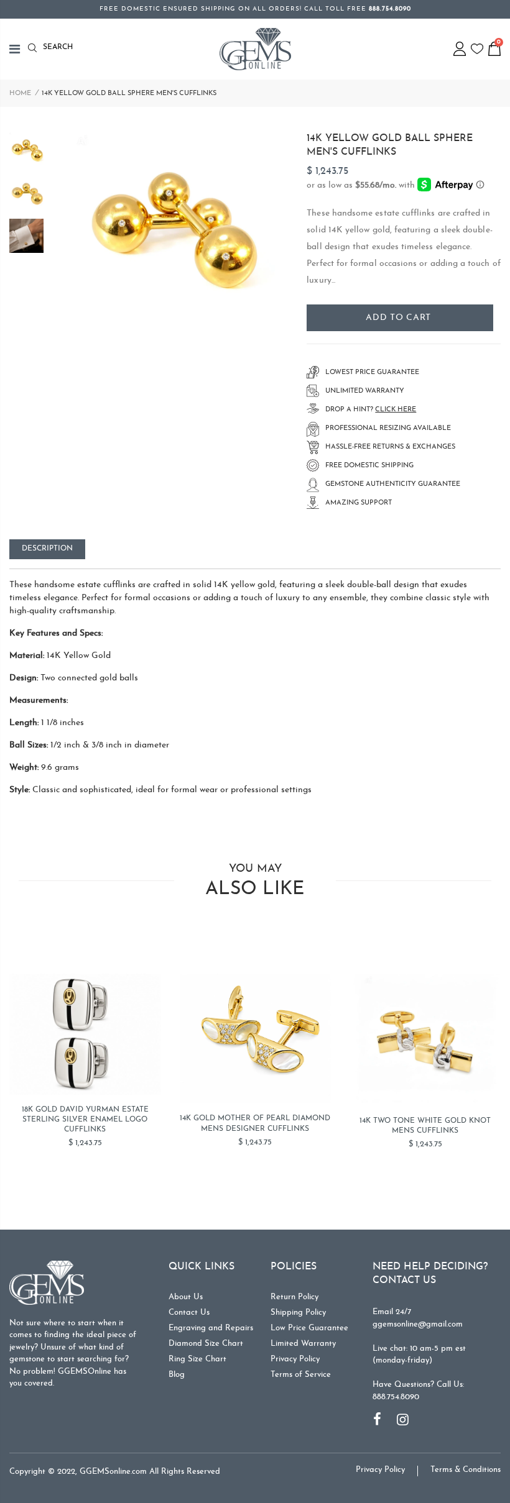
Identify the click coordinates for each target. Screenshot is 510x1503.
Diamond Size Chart (206, 1344)
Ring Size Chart (197, 1359)
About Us (186, 1297)
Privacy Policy (295, 1359)
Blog (177, 1375)
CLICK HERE (395, 409)
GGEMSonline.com (113, 1472)
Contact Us (189, 1313)
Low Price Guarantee (309, 1328)
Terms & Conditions (465, 1470)
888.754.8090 (396, 1397)
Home (20, 93)
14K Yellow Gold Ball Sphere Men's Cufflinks (390, 145)
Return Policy (294, 1297)
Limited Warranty (303, 1344)
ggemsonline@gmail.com (418, 1324)
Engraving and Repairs (211, 1328)
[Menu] (18, 49)
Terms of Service (301, 1375)
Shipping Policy (298, 1313)
